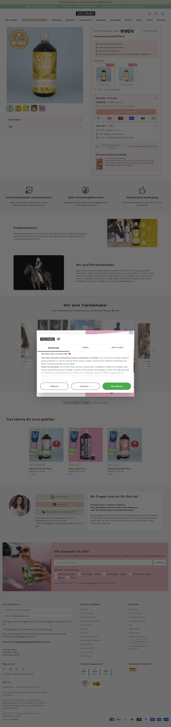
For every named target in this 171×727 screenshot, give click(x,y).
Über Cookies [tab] (118, 347)
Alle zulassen (117, 386)
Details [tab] (85, 347)
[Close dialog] (131, 333)
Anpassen (84, 386)
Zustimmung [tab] (53, 348)
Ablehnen (54, 386)
